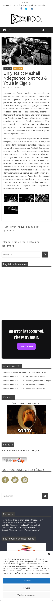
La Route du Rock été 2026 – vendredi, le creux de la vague (26, 380)
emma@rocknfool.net (27, 522)
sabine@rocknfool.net (34, 520)
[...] (39, 530)
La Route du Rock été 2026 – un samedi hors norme (23, 376)
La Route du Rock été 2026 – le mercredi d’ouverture (23, 388)
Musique (8, 68)
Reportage (18, 68)
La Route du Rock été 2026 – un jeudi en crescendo (23, 5)
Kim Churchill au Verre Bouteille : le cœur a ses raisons (24, 372)
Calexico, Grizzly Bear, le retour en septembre (20, 243)
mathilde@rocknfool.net (30, 525)
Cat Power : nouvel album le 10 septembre (20, 228)
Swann (19, 87)
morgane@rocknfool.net (30, 527)
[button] (49, 554)
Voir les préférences (26, 595)
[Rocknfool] (26, 19)
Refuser (26, 587)
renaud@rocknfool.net (28, 530)
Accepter (26, 580)
